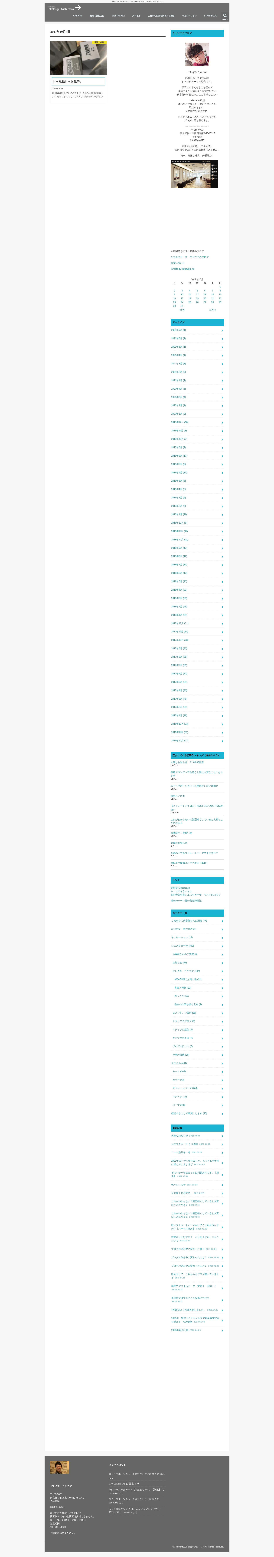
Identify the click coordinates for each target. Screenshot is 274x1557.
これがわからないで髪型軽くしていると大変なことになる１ (195, 1215)
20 (205, 298)
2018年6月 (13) (179, 573)
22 (220, 298)
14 (212, 294)
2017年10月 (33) (179, 640)
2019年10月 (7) (179, 439)
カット (179, 1071)
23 (174, 302)
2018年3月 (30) (179, 598)
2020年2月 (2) (178, 405)
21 (212, 298)
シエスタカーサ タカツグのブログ (191, 257)
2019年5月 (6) (178, 481)
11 (190, 294)
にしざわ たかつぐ (186, 971)
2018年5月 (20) (179, 581)
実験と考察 (182, 988)
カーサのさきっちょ (181, 891)
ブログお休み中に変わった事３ (194, 1249)
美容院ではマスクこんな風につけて (190, 1300)
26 (197, 302)
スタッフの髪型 (183, 1029)
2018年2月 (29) (179, 606)
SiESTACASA (118, 16)
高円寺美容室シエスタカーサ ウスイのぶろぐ (196, 895)
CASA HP (77, 16)
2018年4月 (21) (179, 590)
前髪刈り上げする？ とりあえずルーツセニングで (195, 1239)
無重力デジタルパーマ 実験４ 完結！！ (193, 1288)
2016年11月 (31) (179, 732)
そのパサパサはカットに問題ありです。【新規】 (195, 1174)
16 (174, 298)
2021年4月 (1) (178, 355)
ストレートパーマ (185, 1088)
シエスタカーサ (182, 946)
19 (197, 298)
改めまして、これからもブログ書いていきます (195, 1276)
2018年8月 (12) (179, 556)
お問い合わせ (178, 263)
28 (212, 302)
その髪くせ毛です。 (187, 1193)
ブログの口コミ (183, 1046)
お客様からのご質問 (185, 954)
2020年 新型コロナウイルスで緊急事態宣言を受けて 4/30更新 (195, 1320)
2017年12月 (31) (179, 623)
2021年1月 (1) (178, 380)
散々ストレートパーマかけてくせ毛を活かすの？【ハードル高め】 (195, 1227)
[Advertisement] (197, 221)
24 (182, 302)
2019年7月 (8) (178, 464)
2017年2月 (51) (179, 707)
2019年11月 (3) (179, 430)
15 (220, 294)
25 (189, 302)
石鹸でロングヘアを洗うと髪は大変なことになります (197, 774)
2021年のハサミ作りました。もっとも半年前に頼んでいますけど (195, 1163)
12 (197, 294)
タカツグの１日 (183, 1038)
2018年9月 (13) (179, 548)
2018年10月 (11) (179, 539)
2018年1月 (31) (179, 615)
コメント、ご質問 (184, 1013)
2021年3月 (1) (178, 363)
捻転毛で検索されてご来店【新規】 (190, 863)
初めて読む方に (97, 16)
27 (205, 302)
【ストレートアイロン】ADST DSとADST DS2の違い (197, 808)
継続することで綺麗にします (189, 1113)
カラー (178, 1080)
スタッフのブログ (184, 1021)
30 (174, 306)
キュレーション (189, 16)
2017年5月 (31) (179, 682)
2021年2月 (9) (178, 372)
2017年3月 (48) (179, 699)
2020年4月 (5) (178, 389)
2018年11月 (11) (179, 531)
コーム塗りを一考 (186, 1152)
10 (182, 294)
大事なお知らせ (179, 843)
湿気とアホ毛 (178, 796)
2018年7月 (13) (179, 564)
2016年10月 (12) (179, 740)
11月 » (212, 310)
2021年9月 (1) (178, 330)
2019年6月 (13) (179, 472)
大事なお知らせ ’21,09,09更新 (187, 762)
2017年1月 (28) (179, 715)
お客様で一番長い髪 (181, 833)
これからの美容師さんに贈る (161, 16)
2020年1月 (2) (178, 414)
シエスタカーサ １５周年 (190, 1144)
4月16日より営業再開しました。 (194, 1310)
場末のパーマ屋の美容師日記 (186, 900)
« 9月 (182, 310)
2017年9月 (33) (179, 648)
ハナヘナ (180, 1096)
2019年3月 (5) (178, 497)
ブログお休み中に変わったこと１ (195, 1266)
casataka (113, 1493)
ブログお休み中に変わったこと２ (195, 1257)
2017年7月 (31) (179, 665)
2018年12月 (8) (179, 523)
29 (220, 302)
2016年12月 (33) (179, 724)
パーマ (179, 1105)
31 (182, 306)
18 (189, 298)
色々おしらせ (184, 1184)
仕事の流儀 (181, 1055)
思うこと (181, 996)
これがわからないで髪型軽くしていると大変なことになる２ (197, 821)
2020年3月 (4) (178, 397)
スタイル (136, 16)
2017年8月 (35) (179, 657)
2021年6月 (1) (178, 338)
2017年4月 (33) (179, 690)
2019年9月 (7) (178, 447)
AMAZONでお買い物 (187, 979)
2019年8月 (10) (179, 456)
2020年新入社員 (186, 1330)
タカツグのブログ (196, 1547)
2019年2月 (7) (178, 506)
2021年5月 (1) (178, 347)
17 (182, 298)
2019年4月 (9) (178, 489)
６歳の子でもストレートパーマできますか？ (194, 853)
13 (205, 294)
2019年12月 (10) (179, 422)
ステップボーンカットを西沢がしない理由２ (194, 786)
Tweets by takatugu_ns (183, 269)
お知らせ (180, 962)
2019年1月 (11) (179, 514)
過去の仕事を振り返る (188, 1004)
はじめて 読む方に (183, 929)
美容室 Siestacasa (180, 888)
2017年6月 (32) (179, 673)
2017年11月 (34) (179, 631)
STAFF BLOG (210, 16)
